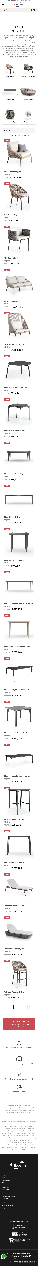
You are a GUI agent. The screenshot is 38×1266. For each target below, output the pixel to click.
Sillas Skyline (10, 76)
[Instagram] (23, 1213)
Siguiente (34, 1007)
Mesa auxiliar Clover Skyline (15, 560)
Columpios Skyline (28, 122)
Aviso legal (5, 1189)
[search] (4, 10)
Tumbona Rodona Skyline (14, 906)
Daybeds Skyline (28, 99)
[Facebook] (10, 1213)
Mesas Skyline (10, 99)
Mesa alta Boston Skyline (14, 862)
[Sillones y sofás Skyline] (28, 70)
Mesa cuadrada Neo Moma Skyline (17, 646)
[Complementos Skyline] (10, 116)
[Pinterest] (14, 1213)
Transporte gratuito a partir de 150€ (19, 1064)
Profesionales (6, 1180)
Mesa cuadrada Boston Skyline (16, 733)
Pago (3, 1201)
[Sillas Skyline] (10, 70)
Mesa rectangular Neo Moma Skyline (18, 603)
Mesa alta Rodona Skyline (14, 819)
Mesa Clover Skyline (12, 517)
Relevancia (7, 130)
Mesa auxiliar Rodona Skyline (15, 387)
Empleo (4, 1185)
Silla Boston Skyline (11, 258)
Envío (3, 1203)
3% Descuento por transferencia (19, 1047)
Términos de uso (7, 1198)
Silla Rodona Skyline (12, 215)
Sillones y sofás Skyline (28, 76)
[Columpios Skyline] (28, 116)
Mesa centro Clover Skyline (15, 474)
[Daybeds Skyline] (28, 93)
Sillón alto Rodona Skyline (14, 344)
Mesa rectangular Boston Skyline (17, 776)
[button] (19, 1024)
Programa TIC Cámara (9, 1208)
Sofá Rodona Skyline (12, 301)
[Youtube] (28, 1213)
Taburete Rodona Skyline (14, 992)
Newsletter (5, 1187)
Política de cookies (8, 1205)
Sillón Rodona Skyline (12, 172)
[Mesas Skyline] (10, 93)
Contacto (5, 1175)
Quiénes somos (7, 1178)
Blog (3, 1182)
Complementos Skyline (10, 122)
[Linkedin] (19, 1213)
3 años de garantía (19, 1092)
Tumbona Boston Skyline (14, 949)
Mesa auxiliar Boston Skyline (15, 431)
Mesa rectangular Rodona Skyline (17, 690)
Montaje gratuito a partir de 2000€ (19, 1079)
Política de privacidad (9, 1196)
